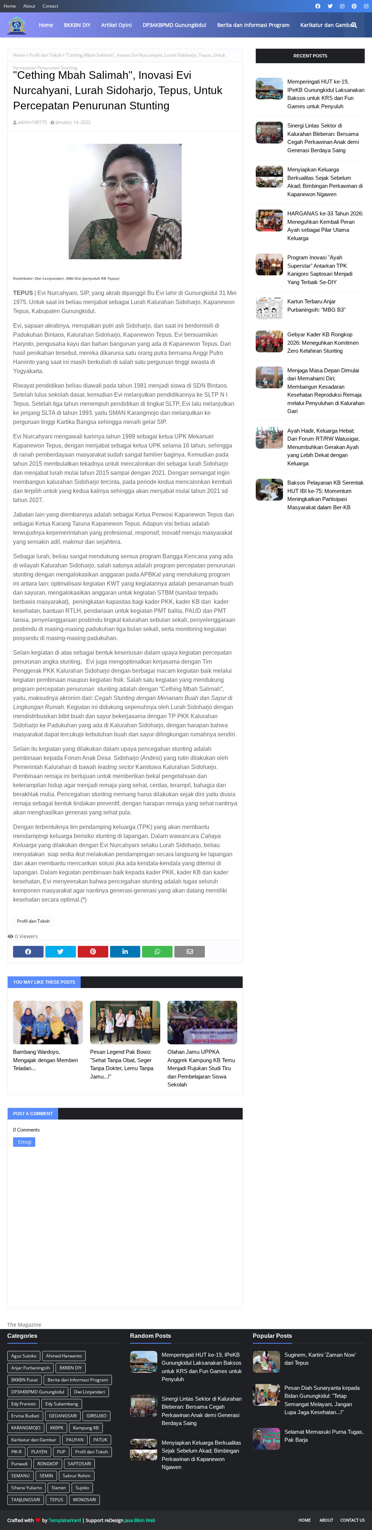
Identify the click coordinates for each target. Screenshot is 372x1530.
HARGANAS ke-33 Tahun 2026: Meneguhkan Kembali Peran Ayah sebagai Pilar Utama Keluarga (325, 225)
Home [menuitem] (46, 24)
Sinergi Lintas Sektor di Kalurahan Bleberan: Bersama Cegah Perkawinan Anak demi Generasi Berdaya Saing (323, 137)
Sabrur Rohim (76, 1476)
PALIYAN (75, 1440)
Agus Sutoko (23, 1356)
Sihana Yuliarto (26, 1488)
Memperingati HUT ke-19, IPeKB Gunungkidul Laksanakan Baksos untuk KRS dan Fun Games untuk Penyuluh (325, 93)
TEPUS (56, 1500)
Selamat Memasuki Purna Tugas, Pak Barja (324, 1436)
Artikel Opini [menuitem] (116, 24)
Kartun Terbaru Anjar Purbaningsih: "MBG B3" (316, 305)
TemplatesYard (65, 1520)
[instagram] (342, 6)
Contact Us (352, 1520)
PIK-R (16, 1452)
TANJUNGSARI (25, 1500)
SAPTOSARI (79, 1464)
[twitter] (330, 6)
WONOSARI (84, 1500)
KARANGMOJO (25, 1428)
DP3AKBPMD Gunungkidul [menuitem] (174, 24)
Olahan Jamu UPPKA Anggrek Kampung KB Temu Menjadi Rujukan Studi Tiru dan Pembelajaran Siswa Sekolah (201, 1068)
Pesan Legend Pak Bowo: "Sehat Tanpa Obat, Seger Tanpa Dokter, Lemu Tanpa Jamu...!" (121, 1064)
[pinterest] (354, 6)
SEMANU (20, 1476)
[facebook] (318, 6)
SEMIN (46, 1476)
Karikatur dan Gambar (33, 1440)
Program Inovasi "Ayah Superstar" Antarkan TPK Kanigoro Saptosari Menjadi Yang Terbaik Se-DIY (319, 269)
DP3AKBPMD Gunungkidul (37, 1392)
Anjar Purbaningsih (30, 1368)
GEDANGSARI (63, 1416)
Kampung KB (86, 1428)
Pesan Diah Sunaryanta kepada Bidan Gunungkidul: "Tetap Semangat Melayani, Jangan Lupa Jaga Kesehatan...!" (322, 1400)
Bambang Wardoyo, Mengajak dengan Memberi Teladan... (45, 1060)
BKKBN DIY (71, 1368)
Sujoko (82, 1488)
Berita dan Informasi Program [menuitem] (253, 24)
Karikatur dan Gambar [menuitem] (327, 24)
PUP (61, 1452)
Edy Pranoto (23, 1404)
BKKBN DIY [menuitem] (77, 24)
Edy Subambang (61, 1404)
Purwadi (19, 1464)
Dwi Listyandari (89, 1392)
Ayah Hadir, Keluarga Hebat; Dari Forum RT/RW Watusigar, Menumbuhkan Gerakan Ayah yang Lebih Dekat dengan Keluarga (323, 447)
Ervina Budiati (25, 1416)
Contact (50, 6)
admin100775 (32, 122)
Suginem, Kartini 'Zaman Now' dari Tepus (320, 1359)
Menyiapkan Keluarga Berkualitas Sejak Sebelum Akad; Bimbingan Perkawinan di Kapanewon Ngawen (325, 181)
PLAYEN (39, 1452)
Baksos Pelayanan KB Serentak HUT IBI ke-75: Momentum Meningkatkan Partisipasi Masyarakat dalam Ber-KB (325, 494)
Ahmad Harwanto (64, 1356)
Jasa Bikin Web (140, 1520)
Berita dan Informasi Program (78, 1380)
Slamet (59, 1488)
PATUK (100, 1440)
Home (10, 6)
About (29, 6)
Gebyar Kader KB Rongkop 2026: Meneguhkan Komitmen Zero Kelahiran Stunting (323, 342)
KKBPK (56, 1428)
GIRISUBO (96, 1416)
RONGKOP (47, 1464)
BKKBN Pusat (24, 1380)
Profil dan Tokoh (45, 55)
